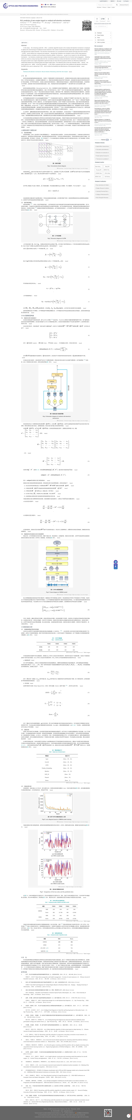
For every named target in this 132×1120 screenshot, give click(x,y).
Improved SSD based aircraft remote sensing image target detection (103, 67)
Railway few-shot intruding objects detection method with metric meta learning (102, 74)
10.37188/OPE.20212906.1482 (30, 28)
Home (13, 11)
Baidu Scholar (77, 974)
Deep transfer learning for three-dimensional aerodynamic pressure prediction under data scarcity (102, 102)
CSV (74, 652)
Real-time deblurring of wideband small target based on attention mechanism (103, 49)
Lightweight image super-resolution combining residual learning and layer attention (103, 58)
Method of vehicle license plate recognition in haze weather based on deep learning (103, 82)
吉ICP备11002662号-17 (69, 1112)
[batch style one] (128, 1115)
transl (83, 66)
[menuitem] (13, 11)
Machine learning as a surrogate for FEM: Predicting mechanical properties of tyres (103, 121)
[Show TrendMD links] (111, 139)
